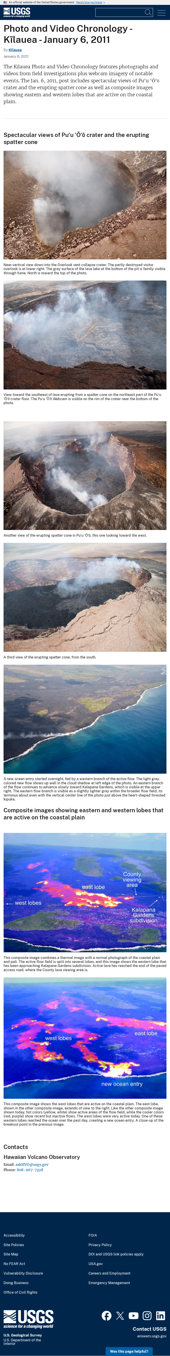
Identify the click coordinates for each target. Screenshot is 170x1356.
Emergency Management (109, 1283)
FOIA (93, 1235)
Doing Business (16, 1283)
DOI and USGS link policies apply (116, 1254)
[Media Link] (85, 206)
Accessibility (14, 1235)
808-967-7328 (30, 1170)
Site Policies (14, 1245)
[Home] (17, 16)
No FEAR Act (14, 1264)
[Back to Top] (154, 1340)
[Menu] (161, 13)
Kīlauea (15, 50)
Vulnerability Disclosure (23, 1273)
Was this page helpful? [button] (129, 1351)
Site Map (11, 1254)
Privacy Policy (100, 1245)
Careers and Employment (109, 1273)
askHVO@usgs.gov (31, 1164)
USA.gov (96, 1264)
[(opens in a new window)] (106, 1315)
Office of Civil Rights (20, 1293)
